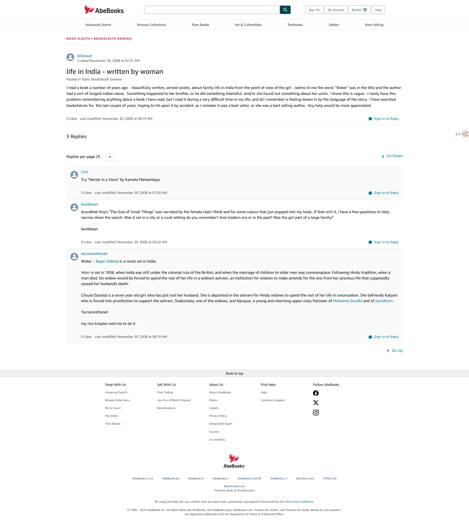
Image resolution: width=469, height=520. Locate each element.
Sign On (314, 10)
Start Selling (374, 24)
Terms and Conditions (299, 501)
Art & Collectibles (248, 24)
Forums (214, 431)
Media (213, 400)
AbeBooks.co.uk (142, 478)
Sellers (334, 24)
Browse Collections (151, 24)
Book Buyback (166, 408)
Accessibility (217, 439)
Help (378, 10)
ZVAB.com (330, 478)
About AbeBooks (220, 392)
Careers (213, 408)
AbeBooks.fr (196, 478)
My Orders (111, 416)
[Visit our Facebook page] (335, 393)
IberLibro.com (305, 478)
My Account (336, 10)
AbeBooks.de (170, 478)
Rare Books (200, 24)
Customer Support (273, 400)
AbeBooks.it (220, 478)
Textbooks (295, 24)
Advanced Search (98, 24)
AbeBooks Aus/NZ (249, 478)
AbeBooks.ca (278, 478)
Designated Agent (221, 423)
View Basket (113, 423)
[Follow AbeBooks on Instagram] (335, 412)
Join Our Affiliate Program (174, 400)
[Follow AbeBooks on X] (335, 402)
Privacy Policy (218, 416)
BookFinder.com (234, 488)
